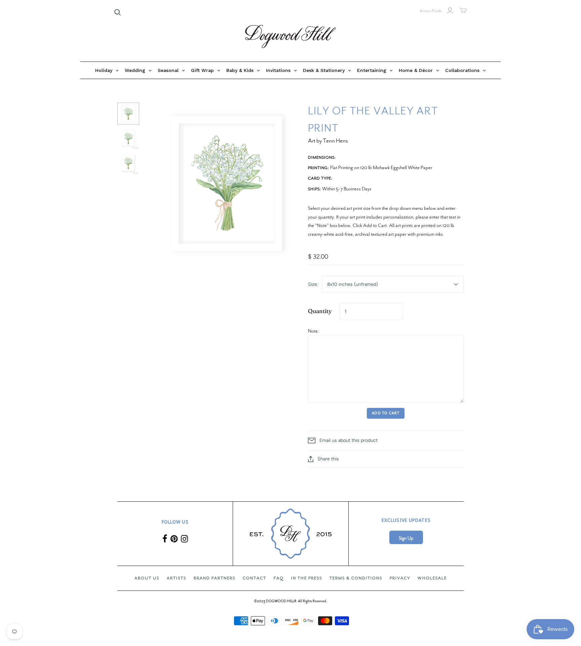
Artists (176, 578)
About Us (146, 578)
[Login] (450, 10)
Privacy (400, 578)
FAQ (279, 578)
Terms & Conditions (356, 578)
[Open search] (117, 12)
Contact (254, 578)
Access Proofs (431, 10)
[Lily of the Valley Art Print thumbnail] (128, 113)
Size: (313, 284)
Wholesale (432, 578)
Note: (313, 331)
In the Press (306, 578)
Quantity (320, 310)
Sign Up (406, 538)
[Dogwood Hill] (290, 36)
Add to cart (385, 413)
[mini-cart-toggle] (463, 10)
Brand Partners (214, 578)
